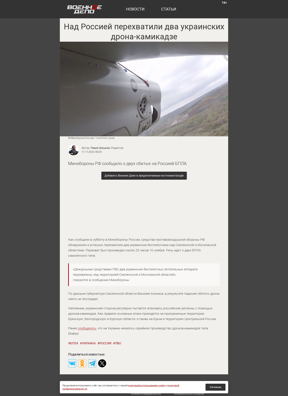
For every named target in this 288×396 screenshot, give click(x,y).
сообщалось (87, 328)
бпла (74, 343)
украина (89, 343)
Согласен (215, 387)
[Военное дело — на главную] (84, 9)
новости (135, 9)
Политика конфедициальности (146, 394)
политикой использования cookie (146, 385)
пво (118, 343)
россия (105, 343)
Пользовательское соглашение (189, 394)
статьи (168, 9)
